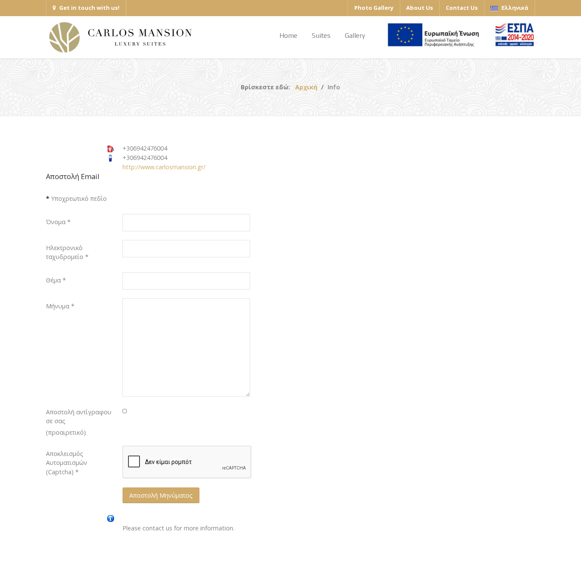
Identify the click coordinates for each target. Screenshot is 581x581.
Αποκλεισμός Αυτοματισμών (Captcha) (66, 463)
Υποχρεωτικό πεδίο (76, 198)
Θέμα (56, 280)
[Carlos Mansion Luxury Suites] (120, 37)
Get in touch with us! (89, 7)
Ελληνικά (514, 7)
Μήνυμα (60, 306)
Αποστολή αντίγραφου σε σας (78, 416)
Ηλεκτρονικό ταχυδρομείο (67, 252)
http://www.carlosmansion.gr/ (163, 167)
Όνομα (58, 222)
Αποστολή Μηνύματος (161, 495)
